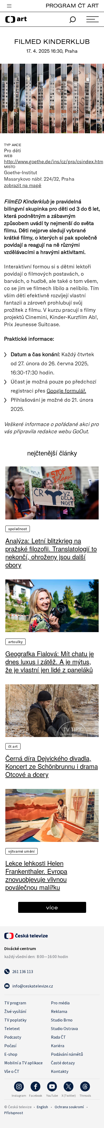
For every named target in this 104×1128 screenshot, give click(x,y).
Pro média (60, 1002)
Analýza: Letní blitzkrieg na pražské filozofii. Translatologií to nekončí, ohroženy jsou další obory (51, 553)
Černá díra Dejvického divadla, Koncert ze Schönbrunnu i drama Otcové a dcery (51, 766)
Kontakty (59, 1071)
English (42, 1106)
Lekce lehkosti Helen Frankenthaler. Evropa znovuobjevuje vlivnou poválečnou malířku (36, 875)
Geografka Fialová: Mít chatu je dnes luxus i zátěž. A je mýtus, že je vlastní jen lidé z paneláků (49, 662)
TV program (15, 1002)
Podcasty (12, 1037)
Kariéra (57, 1045)
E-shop (10, 1054)
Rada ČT (58, 1037)
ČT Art (13, 746)
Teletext (12, 1028)
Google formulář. (66, 390)
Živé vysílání (15, 1011)
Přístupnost (13, 1112)
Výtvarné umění (21, 851)
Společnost (17, 528)
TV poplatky (15, 1020)
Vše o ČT (11, 1071)
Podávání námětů (67, 1054)
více (52, 907)
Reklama (59, 1011)
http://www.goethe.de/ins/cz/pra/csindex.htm (53, 161)
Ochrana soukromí (69, 1106)
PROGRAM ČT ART (72, 5)
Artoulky (15, 641)
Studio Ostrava (64, 1028)
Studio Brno (62, 1020)
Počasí (10, 1045)
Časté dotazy (63, 1062)
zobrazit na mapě (22, 185)
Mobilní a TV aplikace (23, 1062)
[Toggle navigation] (9, 6)
